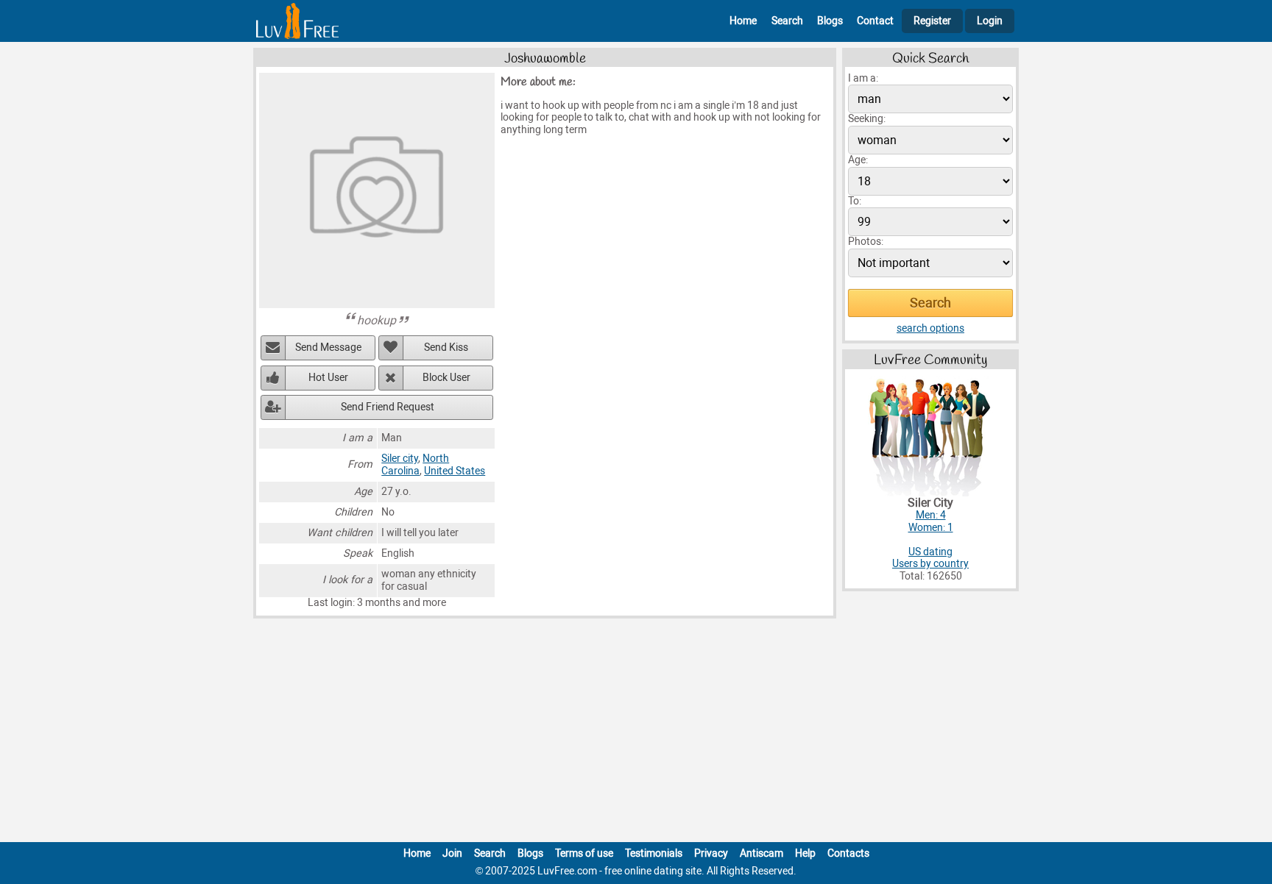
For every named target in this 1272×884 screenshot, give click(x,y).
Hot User (328, 377)
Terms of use (584, 853)
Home (743, 21)
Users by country (930, 563)
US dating (930, 552)
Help (805, 853)
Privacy (711, 853)
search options (930, 328)
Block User (446, 377)
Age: (858, 160)
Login (990, 21)
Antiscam (761, 853)
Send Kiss (446, 347)
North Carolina (415, 464)
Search (787, 21)
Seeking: (867, 119)
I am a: (863, 78)
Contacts (848, 853)
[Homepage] (297, 21)
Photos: (865, 241)
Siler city (399, 458)
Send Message (328, 347)
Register (932, 21)
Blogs (830, 21)
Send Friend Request (387, 407)
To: (854, 201)
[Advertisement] (636, 733)
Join (452, 853)
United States (454, 471)
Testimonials (653, 853)
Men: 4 (931, 515)
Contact (875, 21)
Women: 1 (930, 527)
